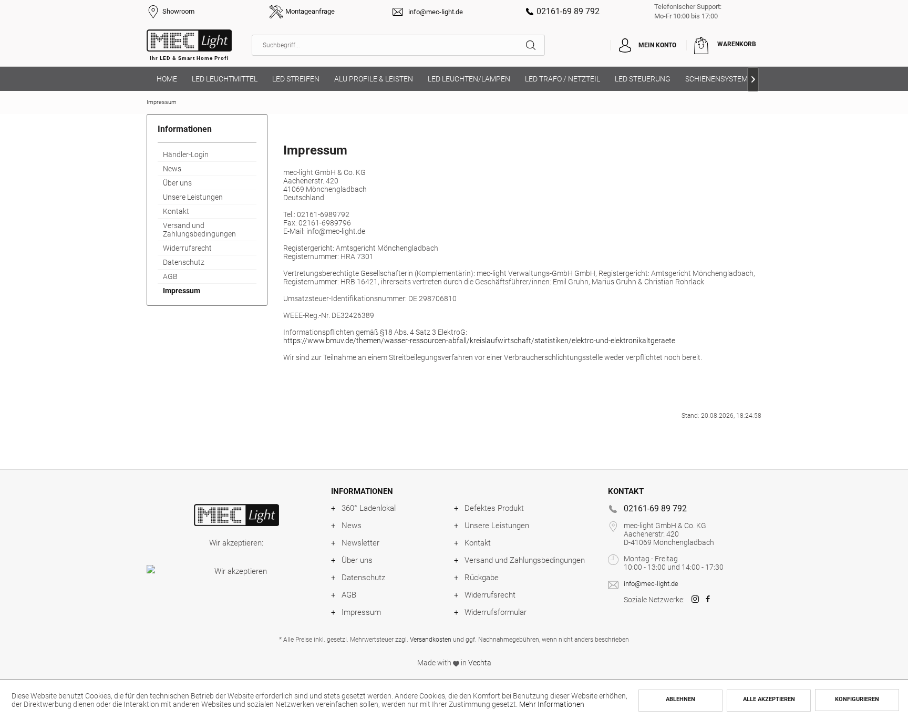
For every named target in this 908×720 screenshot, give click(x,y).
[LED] (236, 515)
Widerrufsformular (496, 612)
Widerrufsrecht (187, 248)
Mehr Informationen (551, 704)
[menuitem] (398, 45)
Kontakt (176, 211)
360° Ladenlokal (369, 508)
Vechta (479, 663)
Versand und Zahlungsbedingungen (199, 229)
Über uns (177, 183)
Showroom (178, 11)
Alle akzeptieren (769, 699)
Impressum (181, 290)
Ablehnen (680, 699)
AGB (170, 276)
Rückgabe (482, 577)
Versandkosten (430, 639)
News (172, 168)
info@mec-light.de (435, 12)
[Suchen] (535, 45)
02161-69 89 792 (568, 11)
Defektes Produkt (494, 508)
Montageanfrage (310, 11)
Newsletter (360, 543)
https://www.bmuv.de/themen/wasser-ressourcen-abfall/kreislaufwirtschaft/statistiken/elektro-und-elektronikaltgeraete (479, 340)
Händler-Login (186, 154)
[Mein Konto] (625, 45)
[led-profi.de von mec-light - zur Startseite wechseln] (189, 48)
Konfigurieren (857, 699)
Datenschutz (183, 262)
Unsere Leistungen (193, 197)
